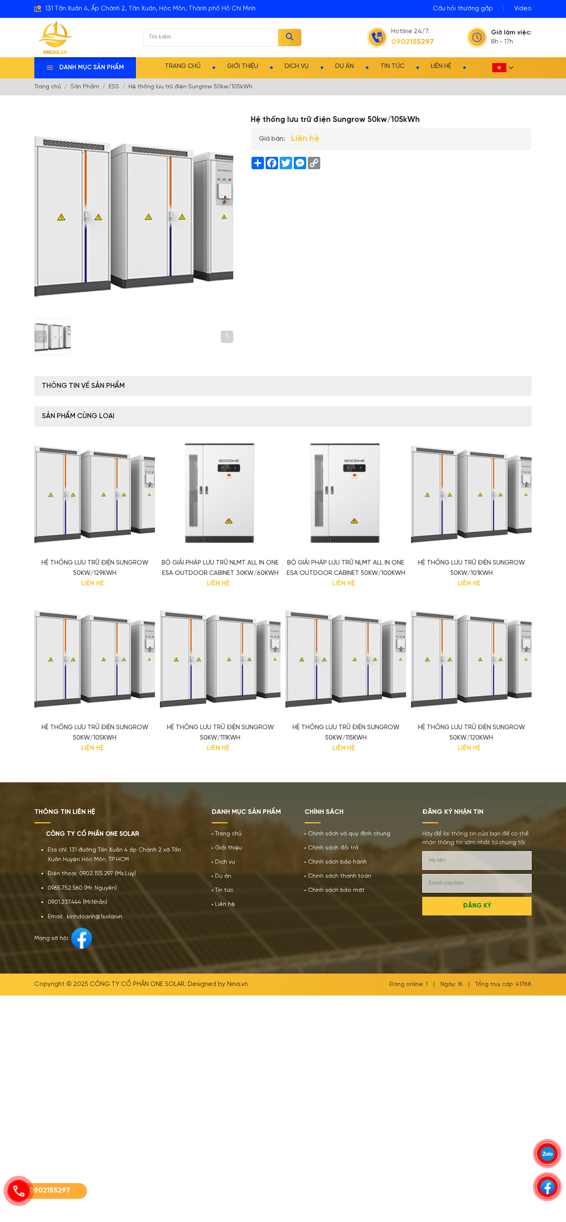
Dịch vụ (297, 66)
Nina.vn (237, 984)
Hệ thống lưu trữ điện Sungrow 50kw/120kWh (471, 732)
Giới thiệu (242, 66)
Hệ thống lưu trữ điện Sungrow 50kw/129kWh (94, 568)
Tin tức (392, 66)
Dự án (344, 66)
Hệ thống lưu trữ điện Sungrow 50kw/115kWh (346, 732)
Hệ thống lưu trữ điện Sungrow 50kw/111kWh (220, 732)
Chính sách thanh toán (339, 876)
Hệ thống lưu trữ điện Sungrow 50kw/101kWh (471, 568)
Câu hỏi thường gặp (463, 8)
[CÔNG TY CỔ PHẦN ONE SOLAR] (55, 37)
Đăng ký (477, 906)
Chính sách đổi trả (333, 848)
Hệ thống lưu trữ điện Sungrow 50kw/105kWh (94, 732)
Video (523, 8)
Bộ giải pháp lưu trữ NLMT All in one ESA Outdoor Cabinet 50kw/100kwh (346, 568)
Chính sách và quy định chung (349, 834)
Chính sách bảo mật (336, 890)
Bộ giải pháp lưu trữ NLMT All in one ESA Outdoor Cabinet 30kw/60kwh (220, 568)
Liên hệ (441, 66)
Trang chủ (183, 66)
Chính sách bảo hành (337, 862)
